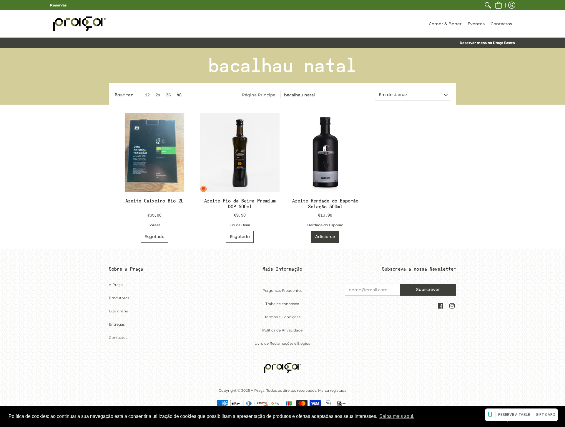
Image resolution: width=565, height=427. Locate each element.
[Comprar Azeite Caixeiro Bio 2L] (154, 152)
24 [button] (158, 95)
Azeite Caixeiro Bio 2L (154, 201)
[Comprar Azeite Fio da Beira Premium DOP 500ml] (240, 152)
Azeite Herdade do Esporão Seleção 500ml (325, 204)
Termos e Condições (282, 317)
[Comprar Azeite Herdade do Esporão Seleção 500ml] (325, 152)
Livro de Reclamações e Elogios (282, 343)
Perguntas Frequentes (282, 290)
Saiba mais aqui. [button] (396, 416)
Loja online (118, 311)
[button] (498, 5)
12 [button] (147, 95)
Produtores (119, 298)
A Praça (116, 284)
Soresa (154, 225)
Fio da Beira (240, 225)
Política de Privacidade (282, 330)
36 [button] (168, 95)
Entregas (117, 324)
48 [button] (179, 95)
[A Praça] (79, 23)
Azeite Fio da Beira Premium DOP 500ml (240, 204)
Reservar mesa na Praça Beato (487, 43)
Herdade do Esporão (325, 225)
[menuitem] (488, 5)
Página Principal (259, 95)
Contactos (118, 337)
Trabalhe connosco (282, 304)
